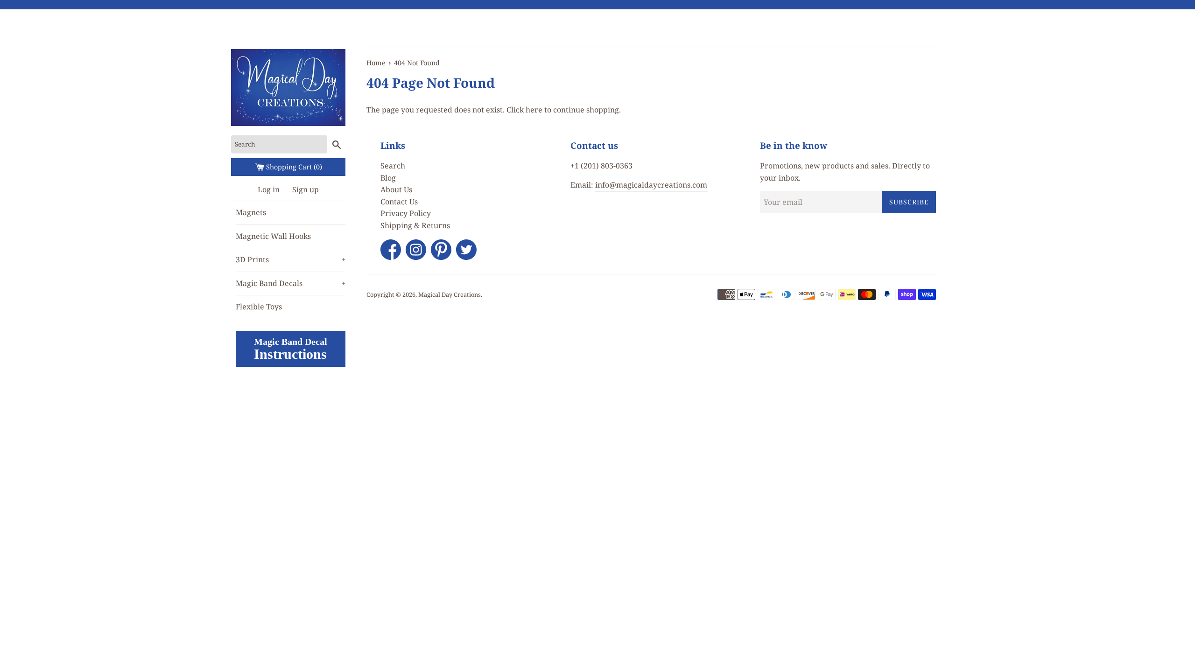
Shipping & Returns (415, 225)
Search (392, 166)
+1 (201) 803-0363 (601, 166)
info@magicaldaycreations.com (651, 185)
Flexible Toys (259, 306)
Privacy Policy (405, 213)
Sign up (305, 189)
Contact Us (399, 201)
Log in (269, 189)
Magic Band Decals (290, 283)
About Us (396, 189)
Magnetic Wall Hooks (273, 236)
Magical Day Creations (449, 294)
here (534, 110)
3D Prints (290, 259)
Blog (388, 178)
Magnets (251, 212)
